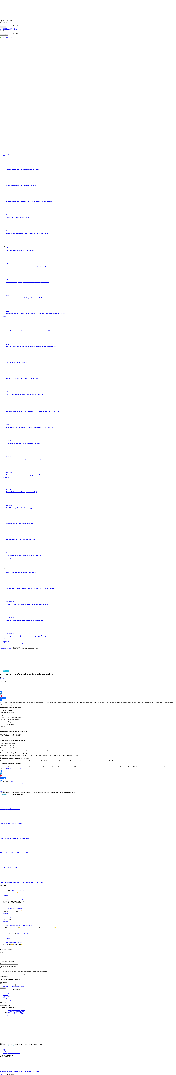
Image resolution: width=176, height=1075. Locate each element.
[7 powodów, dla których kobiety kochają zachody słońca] (13, 439)
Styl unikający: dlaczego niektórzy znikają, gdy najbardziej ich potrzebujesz (29, 427)
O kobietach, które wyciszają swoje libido (11, 823)
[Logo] (44, 94)
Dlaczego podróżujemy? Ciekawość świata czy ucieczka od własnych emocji (30, 588)
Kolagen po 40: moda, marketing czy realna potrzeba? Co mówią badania (29, 201)
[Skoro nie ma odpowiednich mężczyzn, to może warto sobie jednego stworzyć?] (13, 342)
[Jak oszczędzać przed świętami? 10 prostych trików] (7, 850)
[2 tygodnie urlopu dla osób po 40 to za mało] (13, 246)
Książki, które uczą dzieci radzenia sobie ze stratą (21, 572)
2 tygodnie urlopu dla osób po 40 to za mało (20, 250)
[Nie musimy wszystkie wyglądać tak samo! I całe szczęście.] (13, 551)
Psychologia (5, 397)
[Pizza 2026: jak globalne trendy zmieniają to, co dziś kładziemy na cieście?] (13, 504)
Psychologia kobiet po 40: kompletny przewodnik (13, 644)
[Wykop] (88, 694)
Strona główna (3, 648)
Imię (1, 983)
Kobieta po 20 (6, 641)
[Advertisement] (88, 659)
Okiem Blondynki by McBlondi (13, 925)
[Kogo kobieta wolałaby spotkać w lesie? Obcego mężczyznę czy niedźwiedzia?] (7, 879)
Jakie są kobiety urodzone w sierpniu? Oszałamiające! (19, 781)
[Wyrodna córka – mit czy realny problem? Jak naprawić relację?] (13, 455)
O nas (4, 1049)
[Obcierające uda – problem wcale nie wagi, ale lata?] (13, 165)
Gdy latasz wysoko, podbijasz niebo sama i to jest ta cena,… (25, 620)
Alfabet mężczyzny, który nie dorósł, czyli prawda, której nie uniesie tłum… (29, 475)
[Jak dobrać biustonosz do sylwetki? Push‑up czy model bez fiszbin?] (13, 229)
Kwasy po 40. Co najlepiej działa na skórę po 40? (21, 185)
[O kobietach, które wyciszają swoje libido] (7, 821)
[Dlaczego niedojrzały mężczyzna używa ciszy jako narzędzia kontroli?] (13, 326)
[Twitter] (88, 692)
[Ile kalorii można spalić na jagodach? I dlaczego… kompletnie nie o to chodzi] (13, 278)
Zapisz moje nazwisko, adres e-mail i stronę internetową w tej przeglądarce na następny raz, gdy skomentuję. (25, 971)
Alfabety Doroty (9, 472)
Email (1, 985)
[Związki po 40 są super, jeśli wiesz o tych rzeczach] (13, 374)
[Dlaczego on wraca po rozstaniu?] (13, 358)
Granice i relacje (9, 375)
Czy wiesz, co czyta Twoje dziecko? (10, 867)
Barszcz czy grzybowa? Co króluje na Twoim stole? (14, 838)
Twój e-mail (15, 33)
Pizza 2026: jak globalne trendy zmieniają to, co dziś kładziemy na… (27, 508)
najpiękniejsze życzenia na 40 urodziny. (14, 768)
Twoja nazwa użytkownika (18, 24)
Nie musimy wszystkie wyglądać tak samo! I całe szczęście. (25, 555)
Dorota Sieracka (3, 678)
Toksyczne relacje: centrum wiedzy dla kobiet (13, 643)
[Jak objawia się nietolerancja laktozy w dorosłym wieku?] (13, 294)
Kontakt (4, 638)
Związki (4, 316)
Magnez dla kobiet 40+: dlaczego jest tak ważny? (21, 492)
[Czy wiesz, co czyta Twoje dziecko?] (7, 864)
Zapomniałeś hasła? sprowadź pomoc (8, 28)
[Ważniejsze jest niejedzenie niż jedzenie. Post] (13, 519)
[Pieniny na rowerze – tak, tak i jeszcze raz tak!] (13, 535)
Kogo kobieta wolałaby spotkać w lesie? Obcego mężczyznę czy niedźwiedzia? (22, 882)
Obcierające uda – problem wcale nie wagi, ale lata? (22, 169)
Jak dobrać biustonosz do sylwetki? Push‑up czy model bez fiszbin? (27, 233)
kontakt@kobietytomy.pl (12, 1045)
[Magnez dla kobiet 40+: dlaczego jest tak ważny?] (13, 488)
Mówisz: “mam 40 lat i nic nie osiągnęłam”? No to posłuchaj (20, 783)
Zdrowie (4, 235)
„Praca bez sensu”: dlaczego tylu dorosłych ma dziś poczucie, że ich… (28, 604)
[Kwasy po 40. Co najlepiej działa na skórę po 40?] (13, 181)
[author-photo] (3, 790)
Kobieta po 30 (6, 642)
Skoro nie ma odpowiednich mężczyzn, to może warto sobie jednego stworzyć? (31, 346)
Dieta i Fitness (6, 477)
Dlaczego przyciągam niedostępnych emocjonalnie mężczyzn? (25, 394)
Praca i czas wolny (7, 558)
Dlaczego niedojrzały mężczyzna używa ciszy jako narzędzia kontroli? (28, 331)
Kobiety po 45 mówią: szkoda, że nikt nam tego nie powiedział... (20, 1071)
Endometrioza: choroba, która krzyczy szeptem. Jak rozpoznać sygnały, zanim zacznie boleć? (35, 313)
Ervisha (8, 908)
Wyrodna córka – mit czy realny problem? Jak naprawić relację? (26, 459)
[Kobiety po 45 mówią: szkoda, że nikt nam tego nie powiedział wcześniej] (11, 1067)
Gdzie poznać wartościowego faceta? (16, 1010)
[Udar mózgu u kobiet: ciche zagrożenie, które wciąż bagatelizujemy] (13, 262)
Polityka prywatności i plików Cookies (8, 29)
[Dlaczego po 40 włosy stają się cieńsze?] (13, 213)
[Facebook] (88, 691)
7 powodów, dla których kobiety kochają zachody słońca (23, 443)
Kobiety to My (6, 154)
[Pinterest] (88, 696)
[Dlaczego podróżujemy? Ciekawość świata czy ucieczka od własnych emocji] (13, 584)
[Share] (88, 700)
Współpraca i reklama (7, 1051)
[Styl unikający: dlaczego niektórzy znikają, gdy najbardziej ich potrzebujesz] (13, 423)
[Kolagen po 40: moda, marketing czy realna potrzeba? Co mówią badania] (13, 197)
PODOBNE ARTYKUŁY (5, 794)
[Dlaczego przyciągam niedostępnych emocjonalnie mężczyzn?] (13, 390)
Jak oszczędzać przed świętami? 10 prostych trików (14, 853)
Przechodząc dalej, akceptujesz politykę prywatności (13, 986)
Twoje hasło (15, 25)
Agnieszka (8, 899)
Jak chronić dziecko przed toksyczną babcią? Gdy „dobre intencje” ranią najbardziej (32, 411)
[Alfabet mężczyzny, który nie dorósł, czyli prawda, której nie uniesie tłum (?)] (13, 471)
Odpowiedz (5, 895)
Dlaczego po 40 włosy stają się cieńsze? (18, 217)
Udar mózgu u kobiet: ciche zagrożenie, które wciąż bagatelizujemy (27, 266)
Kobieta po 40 (6, 640)
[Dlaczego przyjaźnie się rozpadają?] (7, 806)
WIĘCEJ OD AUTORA (17, 794)
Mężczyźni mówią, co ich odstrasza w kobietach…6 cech (18, 1015)
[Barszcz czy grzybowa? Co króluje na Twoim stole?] (7, 835)
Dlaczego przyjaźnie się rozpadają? (10, 809)
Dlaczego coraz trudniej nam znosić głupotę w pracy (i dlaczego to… (27, 636)
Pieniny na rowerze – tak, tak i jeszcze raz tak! (20, 539)
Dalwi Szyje (9, 917)
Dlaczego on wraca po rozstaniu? (16, 362)
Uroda (4, 155)
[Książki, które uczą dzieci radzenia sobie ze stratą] (13, 568)
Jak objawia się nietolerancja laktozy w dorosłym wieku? (24, 298)
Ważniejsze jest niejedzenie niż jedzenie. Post (20, 523)
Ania (7, 942)
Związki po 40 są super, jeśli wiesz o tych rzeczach (22, 378)
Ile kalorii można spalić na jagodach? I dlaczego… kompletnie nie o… (27, 282)
